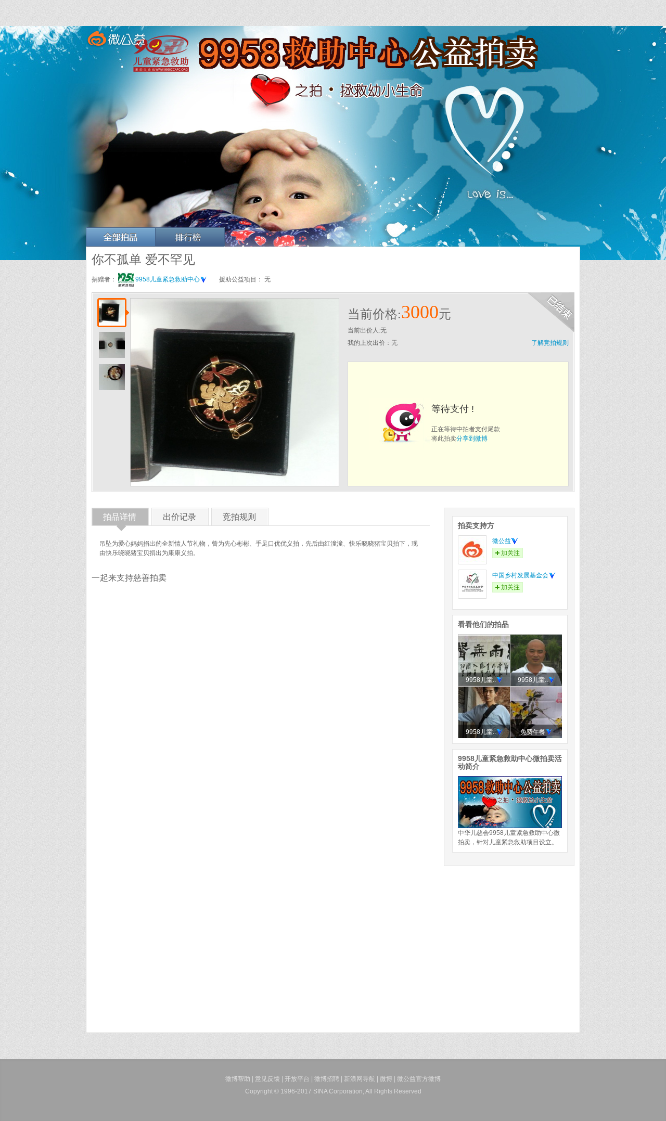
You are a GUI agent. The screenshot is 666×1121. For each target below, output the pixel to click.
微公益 (501, 541)
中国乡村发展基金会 (520, 575)
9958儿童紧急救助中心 (167, 279)
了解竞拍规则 (550, 342)
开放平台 (297, 1079)
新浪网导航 (359, 1079)
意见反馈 (267, 1079)
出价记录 (179, 518)
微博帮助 (237, 1079)
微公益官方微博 (419, 1079)
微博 (386, 1079)
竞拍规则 (239, 518)
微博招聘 (326, 1079)
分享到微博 (472, 438)
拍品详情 (119, 518)
